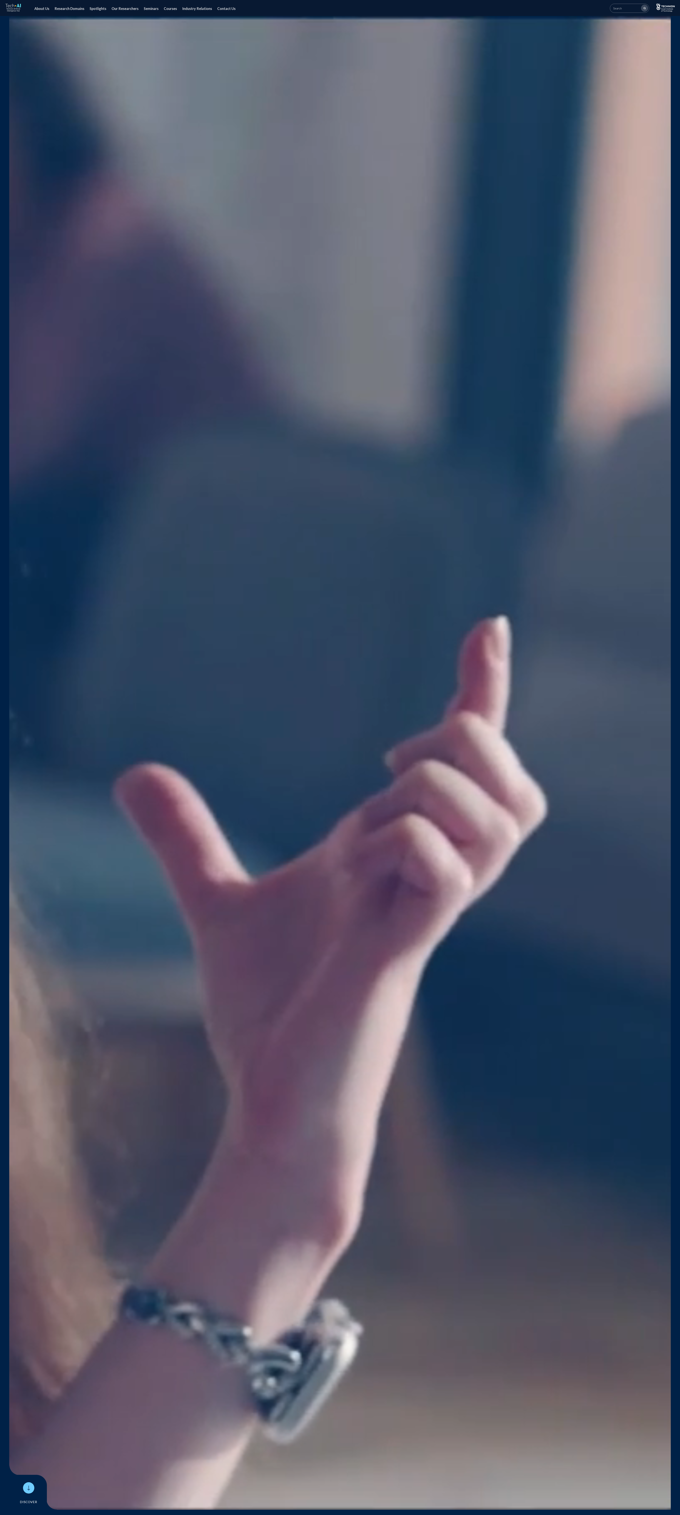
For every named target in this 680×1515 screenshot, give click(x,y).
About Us (41, 8)
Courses (170, 8)
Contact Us (226, 8)
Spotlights (98, 8)
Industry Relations (197, 8)
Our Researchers (125, 8)
